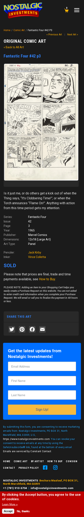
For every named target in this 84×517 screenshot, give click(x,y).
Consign (71, 461)
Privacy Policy (29, 468)
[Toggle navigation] (77, 10)
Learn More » (10, 504)
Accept (8, 511)
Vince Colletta (37, 257)
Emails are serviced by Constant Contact (27, 451)
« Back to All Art (14, 47)
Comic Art (19, 30)
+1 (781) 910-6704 (15, 488)
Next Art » (72, 34)
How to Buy (55, 461)
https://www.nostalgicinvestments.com (26, 439)
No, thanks (23, 511)
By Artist (37, 461)
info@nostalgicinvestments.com (52, 488)
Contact (9, 468)
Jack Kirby (34, 252)
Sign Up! (42, 409)
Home (7, 30)
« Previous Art (54, 34)
